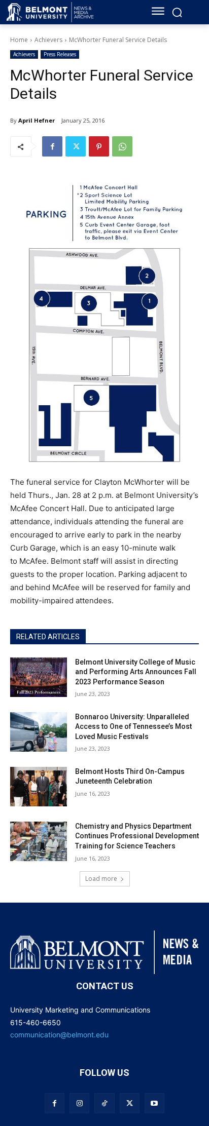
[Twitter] (75, 146)
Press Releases (60, 54)
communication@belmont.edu (59, 1034)
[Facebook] (52, 146)
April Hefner (36, 120)
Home (19, 39)
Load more (101, 878)
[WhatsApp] (122, 146)
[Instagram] (79, 1103)
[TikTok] (104, 1103)
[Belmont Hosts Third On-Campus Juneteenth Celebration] (38, 786)
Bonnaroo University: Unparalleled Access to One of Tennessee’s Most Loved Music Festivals (133, 727)
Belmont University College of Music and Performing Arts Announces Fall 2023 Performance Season (135, 672)
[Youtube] (154, 1103)
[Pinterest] (99, 146)
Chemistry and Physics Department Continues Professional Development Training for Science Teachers (137, 836)
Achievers (48, 39)
